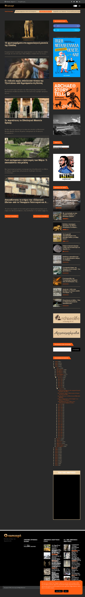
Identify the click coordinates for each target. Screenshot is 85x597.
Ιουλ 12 (60, 420)
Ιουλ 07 (60, 427)
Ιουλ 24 (60, 387)
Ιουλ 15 (60, 415)
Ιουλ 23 (62, 389)
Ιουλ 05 (60, 431)
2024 (56, 364)
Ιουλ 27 (60, 382)
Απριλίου (59, 441)
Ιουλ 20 (60, 407)
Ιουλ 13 (60, 418)
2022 (58, 368)
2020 (56, 449)
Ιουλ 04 (60, 432)
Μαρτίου (59, 443)
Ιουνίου (59, 438)
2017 (56, 454)
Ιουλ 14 (60, 417)
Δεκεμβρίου (60, 369)
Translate (65, 148)
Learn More (59, 591)
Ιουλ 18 (60, 410)
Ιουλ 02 (60, 435)
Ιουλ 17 (60, 412)
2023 (56, 366)
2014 (56, 459)
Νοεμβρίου (60, 371)
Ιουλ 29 (60, 379)
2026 (56, 361)
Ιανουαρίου (60, 446)
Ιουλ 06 (60, 429)
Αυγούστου (60, 376)
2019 (56, 451)
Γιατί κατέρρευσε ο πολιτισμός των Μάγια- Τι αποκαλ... (68, 399)
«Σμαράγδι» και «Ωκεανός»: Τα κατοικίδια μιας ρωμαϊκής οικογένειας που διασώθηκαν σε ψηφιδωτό (55, 11)
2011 (56, 463)
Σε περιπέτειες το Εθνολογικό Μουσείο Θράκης (23, 121)
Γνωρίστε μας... (22, 1)
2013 (56, 460)
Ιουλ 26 (60, 384)
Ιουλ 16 (60, 414)
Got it (66, 591)
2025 (56, 363)
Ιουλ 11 (60, 421)
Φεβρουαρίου (60, 445)
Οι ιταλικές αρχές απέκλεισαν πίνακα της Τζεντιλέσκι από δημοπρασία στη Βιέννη (24, 81)
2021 (56, 448)
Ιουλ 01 (60, 437)
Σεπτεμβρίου (60, 374)
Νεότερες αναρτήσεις (11, 216)
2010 (56, 465)
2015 (56, 457)
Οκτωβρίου (60, 373)
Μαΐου (59, 440)
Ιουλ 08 (60, 426)
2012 (56, 462)
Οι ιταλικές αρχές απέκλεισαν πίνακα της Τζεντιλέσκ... (69, 393)
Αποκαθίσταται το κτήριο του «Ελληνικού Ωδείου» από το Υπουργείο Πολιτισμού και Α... (26, 201)
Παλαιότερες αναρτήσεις (41, 216)
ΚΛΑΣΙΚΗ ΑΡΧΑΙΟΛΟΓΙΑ (22, 11)
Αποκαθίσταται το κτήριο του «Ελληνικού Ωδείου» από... (66, 402)
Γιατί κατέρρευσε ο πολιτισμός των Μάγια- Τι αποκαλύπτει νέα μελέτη (26, 161)
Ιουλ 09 (60, 424)
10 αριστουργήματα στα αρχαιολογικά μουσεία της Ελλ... (69, 390)
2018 (56, 452)
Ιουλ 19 (60, 409)
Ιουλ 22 (60, 404)
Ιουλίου (60, 377)
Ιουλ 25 (60, 385)
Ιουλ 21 (60, 406)
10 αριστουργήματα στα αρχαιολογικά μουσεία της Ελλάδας (26, 44)
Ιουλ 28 (60, 381)
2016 (56, 456)
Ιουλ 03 (60, 434)
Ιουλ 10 (60, 423)
